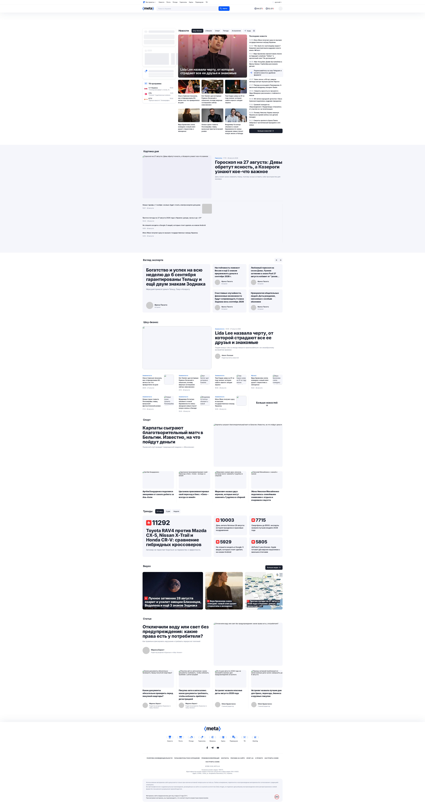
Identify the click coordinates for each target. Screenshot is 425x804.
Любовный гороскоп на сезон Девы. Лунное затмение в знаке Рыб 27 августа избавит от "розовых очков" (265, 272)
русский (277, 2)
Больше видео (272, 567)
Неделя (176, 511)
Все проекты (150, 2)
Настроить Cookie (271, 758)
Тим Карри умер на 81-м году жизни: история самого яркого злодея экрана (234, 99)
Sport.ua (249, 758)
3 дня (168, 511)
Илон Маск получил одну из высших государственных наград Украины (170, 233)
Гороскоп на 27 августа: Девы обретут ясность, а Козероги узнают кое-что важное (248, 167)
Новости (161, 2)
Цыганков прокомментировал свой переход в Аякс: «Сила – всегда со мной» (194, 494)
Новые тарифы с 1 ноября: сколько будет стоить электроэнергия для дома (171, 205)
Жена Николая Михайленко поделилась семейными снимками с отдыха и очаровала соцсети (265, 495)
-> (267, 404)
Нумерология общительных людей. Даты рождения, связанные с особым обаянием (265, 297)
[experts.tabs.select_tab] (277, 260)
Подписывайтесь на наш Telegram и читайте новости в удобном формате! (268, 73)
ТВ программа (155, 83)
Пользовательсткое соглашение (187, 758)
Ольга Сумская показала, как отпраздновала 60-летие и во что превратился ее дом (188, 99)
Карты (191, 2)
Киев (249, 31)
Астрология (236, 31)
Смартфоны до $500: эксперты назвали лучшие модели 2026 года (265, 527)
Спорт (217, 31)
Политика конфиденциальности (159, 758)
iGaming (255, 741)
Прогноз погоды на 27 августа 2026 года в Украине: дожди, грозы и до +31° (172, 218)
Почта (168, 2)
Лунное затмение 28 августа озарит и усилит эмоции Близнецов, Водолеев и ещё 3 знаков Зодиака (173, 590)
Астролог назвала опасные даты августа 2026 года (228, 691)
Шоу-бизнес (197, 31)
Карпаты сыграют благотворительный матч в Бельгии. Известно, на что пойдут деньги (173, 435)
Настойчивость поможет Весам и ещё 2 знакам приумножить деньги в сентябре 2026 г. (227, 272)
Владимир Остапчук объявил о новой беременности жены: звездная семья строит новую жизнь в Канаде (234, 129)
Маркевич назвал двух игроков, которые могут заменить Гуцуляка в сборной (230, 494)
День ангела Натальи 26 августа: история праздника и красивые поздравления (230, 527)
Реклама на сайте (238, 758)
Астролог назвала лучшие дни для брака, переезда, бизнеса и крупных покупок (266, 693)
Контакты (225, 758)
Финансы (213, 741)
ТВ (206, 2)
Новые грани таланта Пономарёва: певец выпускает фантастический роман (212, 128)
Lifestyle (208, 31)
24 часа (160, 511)
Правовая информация (210, 758)
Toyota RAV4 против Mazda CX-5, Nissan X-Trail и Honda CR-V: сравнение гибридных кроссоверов (176, 537)
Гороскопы (183, 2)
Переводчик (199, 2)
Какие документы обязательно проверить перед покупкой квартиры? (158, 693)
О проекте (259, 758)
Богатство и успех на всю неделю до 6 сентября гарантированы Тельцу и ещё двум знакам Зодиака (176, 277)
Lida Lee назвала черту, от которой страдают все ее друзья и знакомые (244, 338)
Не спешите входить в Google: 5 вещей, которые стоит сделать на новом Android (174, 225)
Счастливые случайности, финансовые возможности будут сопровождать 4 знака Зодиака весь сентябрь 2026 (229, 297)
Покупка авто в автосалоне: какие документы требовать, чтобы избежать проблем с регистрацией (193, 694)
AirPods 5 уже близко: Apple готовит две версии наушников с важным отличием (265, 549)
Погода (175, 2)
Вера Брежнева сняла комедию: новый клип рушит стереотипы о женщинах (186, 128)
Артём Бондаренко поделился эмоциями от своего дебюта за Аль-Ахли (158, 494)
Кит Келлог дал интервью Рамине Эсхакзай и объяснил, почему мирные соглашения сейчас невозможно (212, 100)
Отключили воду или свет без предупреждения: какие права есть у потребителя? (176, 631)
